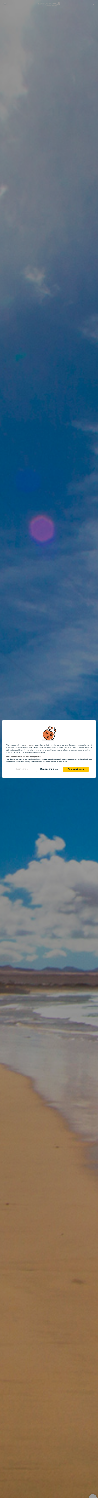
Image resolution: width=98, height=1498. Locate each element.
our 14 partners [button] (29, 745)
